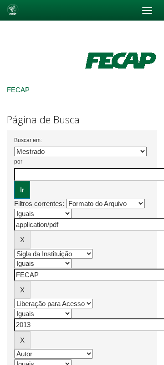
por (18, 162)
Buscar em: (28, 140)
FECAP (18, 90)
